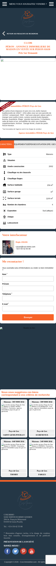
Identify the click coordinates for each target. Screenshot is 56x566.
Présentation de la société (19, 542)
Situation (41, 144)
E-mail (5, 304)
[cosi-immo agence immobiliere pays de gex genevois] (7, 551)
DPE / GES (51, 144)
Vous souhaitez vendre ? (31, 4)
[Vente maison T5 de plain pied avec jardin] (42, 416)
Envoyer (28, 317)
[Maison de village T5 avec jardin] (14, 416)
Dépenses (32, 144)
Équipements (20, 144)
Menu (12, 4)
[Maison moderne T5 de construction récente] (42, 456)
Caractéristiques (7, 144)
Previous (3, 79)
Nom (4, 274)
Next (52, 79)
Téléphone (7, 294)
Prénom (5, 284)
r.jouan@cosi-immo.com (25, 247)
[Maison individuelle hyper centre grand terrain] (14, 456)
